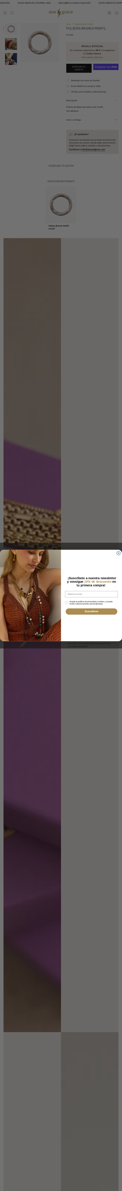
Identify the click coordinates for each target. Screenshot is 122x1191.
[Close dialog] (119, 553)
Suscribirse (91, 611)
